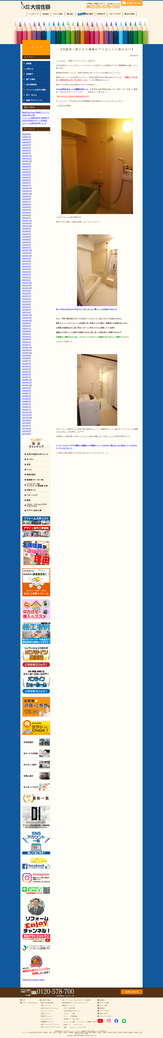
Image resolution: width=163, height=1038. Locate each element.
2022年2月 (26, 277)
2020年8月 (26, 326)
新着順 (28, 63)
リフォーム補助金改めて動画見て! (36, 118)
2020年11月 (27, 318)
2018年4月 (26, 401)
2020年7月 (26, 328)
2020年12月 (27, 315)
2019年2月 (26, 374)
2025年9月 (26, 164)
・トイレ (65, 1016)
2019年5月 (26, 366)
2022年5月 (26, 269)
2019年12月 (27, 347)
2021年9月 (26, 291)
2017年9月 (26, 420)
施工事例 (89, 14)
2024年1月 (26, 218)
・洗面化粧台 (73, 1016)
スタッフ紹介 (58, 14)
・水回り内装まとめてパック (71, 1011)
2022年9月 (26, 258)
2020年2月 (26, 342)
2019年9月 (26, 355)
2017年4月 (26, 434)
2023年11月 (27, 223)
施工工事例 (30, 79)
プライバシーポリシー (106, 1016)
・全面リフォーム (45, 1005)
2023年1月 (26, 247)
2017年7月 (26, 426)
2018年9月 (26, 388)
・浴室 (73, 1013)
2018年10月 (27, 385)
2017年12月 (27, 412)
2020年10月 (27, 320)
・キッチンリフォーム (46, 1011)
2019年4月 (26, 369)
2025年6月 (26, 172)
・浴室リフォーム (45, 1013)
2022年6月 (26, 266)
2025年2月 (26, 183)
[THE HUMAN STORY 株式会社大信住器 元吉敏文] (36, 979)
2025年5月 (26, 175)
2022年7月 (26, 264)
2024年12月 (27, 188)
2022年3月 (26, 274)
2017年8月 (26, 423)
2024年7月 (26, 202)
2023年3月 (26, 245)
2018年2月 (26, 407)
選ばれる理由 (129, 14)
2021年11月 (27, 285)
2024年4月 (26, 210)
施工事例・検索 (45, 1000)
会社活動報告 (31, 84)
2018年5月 (26, 399)
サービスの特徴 (104, 1003)
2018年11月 (27, 382)
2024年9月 (26, 196)
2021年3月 (26, 307)
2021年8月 (26, 293)
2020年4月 (26, 337)
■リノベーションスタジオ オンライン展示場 (76, 1000)
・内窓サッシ (66, 1024)
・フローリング (77, 1024)
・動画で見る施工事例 (46, 1003)
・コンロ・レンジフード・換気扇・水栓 (79, 1022)
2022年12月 (27, 250)
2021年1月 (26, 312)
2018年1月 (26, 409)
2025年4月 (26, 177)
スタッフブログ (115, 14)
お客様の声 (101, 14)
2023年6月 (26, 237)
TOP (23, 1000)
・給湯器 (70, 1019)
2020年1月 (26, 345)
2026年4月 (26, 145)
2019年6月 (26, 364)
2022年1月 (26, 280)
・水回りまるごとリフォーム (48, 1008)
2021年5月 (26, 302)
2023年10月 (27, 226)
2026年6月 (26, 140)
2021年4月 (26, 304)
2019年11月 (27, 350)
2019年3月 (26, 372)
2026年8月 (26, 134)
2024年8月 (26, 199)
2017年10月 (27, 418)
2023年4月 (26, 242)
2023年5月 (26, 239)
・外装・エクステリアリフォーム (49, 1027)
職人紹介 (70, 14)
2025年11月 (27, 158)
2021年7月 (26, 296)
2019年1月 (26, 377)
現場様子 (29, 74)
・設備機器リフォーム (46, 1021)
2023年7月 (26, 234)
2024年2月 (26, 215)
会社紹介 (45, 14)
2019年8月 (26, 358)
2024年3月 (26, 212)
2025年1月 (26, 185)
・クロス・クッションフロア (77, 1027)
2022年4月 (26, 272)
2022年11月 (27, 253)
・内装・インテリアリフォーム (49, 1024)
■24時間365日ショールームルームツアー (75, 1003)
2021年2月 (26, 310)
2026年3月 (26, 148)
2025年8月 (26, 166)
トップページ (33, 14)
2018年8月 (26, 391)
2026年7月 (26, 137)
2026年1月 (26, 153)
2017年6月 (26, 428)
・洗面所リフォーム (45, 1016)
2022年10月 (27, 256)
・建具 (64, 1027)
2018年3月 (26, 404)
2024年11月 (27, 191)
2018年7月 (26, 393)
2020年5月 (26, 334)
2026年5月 (26, 142)
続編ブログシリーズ (34, 100)
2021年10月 (27, 288)
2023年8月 (26, 231)
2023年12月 (27, 221)
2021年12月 (27, 283)
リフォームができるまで (30, 1003)
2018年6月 (26, 396)
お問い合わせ (103, 1013)
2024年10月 (27, 194)
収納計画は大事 (28, 115)
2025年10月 (27, 161)
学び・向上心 (31, 95)
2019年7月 (26, 361)
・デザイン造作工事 (68, 1008)
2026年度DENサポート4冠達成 (34, 120)
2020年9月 (26, 323)
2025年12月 (27, 156)
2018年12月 (27, 380)
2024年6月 (26, 204)
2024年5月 (26, 207)
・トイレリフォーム (45, 1019)
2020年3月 (26, 339)
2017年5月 (26, 431)
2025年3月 (26, 180)
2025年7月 (26, 169)
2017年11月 (27, 415)
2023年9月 (26, 229)
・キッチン (65, 1013)
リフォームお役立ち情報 (36, 90)
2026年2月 (26, 150)
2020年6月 (26, 331)
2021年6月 (26, 299)
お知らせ (29, 69)
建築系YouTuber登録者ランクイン (36, 112)
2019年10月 (27, 353)
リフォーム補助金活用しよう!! (34, 123)
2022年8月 (26, 261)
